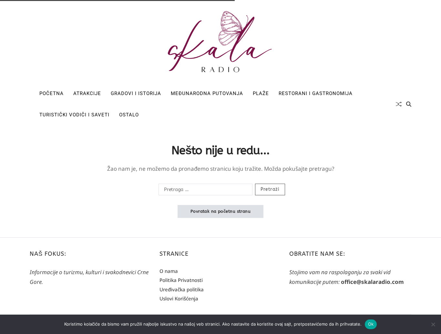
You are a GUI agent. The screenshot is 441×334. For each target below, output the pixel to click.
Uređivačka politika (181, 289)
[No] (433, 324)
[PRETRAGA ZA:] (204, 191)
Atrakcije (87, 93)
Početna (51, 93)
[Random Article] (399, 104)
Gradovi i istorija (136, 93)
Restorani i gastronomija (316, 93)
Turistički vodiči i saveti (74, 115)
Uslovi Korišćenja (178, 298)
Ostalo (129, 115)
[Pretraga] (408, 104)
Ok (371, 324)
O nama (168, 271)
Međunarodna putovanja (207, 93)
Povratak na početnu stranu (220, 211)
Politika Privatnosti (181, 280)
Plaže (261, 93)
